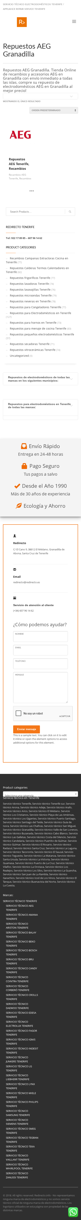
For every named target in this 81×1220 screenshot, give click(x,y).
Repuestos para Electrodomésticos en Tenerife (40, 313)
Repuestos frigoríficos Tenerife (30, 278)
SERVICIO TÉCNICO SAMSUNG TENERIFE (18, 1113)
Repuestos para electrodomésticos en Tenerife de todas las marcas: (39, 405)
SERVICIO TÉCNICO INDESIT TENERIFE (22, 1050)
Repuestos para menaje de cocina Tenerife (38, 328)
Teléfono (20, 661)
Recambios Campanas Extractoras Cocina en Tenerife (37, 260)
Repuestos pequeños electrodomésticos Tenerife (42, 334)
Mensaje (19, 675)
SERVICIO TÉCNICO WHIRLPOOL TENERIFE (19, 1166)
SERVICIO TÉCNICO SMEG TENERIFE (21, 1131)
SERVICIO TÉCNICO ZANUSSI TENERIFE (17, 1175)
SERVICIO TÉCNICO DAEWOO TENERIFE (17, 1006)
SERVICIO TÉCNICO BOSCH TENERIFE (21, 952)
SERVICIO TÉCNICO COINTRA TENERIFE (17, 979)
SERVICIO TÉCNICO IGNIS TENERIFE (20, 1041)
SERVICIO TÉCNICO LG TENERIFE (19, 1068)
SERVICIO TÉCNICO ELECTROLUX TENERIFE (19, 1024)
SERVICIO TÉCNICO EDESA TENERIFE (21, 1015)
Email (18, 648)
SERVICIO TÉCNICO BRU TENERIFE (20, 961)
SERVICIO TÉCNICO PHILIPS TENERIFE (22, 1104)
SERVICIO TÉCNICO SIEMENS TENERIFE (17, 1122)
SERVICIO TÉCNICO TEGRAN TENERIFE (22, 1140)
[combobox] (40, 794)
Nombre (19, 634)
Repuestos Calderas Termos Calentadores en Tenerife (37, 270)
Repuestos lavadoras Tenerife (29, 284)
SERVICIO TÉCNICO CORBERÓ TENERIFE (17, 988)
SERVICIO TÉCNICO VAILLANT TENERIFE (17, 1157)
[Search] (70, 212)
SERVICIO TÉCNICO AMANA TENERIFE (22, 917)
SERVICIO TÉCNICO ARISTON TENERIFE (17, 926)
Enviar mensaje (26, 729)
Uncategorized (19, 356)
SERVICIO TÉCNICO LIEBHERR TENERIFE (17, 1077)
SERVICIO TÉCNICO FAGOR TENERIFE (21, 1033)
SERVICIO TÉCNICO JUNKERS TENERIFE (17, 1059)
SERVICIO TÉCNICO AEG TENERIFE (19, 908)
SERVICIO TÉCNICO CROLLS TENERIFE (22, 997)
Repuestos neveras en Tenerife (30, 301)
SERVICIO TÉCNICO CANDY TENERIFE (21, 970)
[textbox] (40, 795)
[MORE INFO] (32, 191)
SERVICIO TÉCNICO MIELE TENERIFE (21, 1095)
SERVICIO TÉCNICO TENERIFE (20, 901)
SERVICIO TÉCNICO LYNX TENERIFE (20, 1086)
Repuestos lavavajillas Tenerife (30, 289)
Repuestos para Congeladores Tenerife (35, 307)
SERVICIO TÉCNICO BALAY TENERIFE (21, 934)
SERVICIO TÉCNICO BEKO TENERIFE (20, 943)
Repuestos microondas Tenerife (31, 295)
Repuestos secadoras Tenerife (30, 344)
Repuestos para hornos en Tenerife (33, 322)
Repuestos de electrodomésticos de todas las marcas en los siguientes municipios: (39, 379)
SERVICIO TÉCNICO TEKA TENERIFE (20, 1148)
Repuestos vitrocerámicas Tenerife (32, 350)
